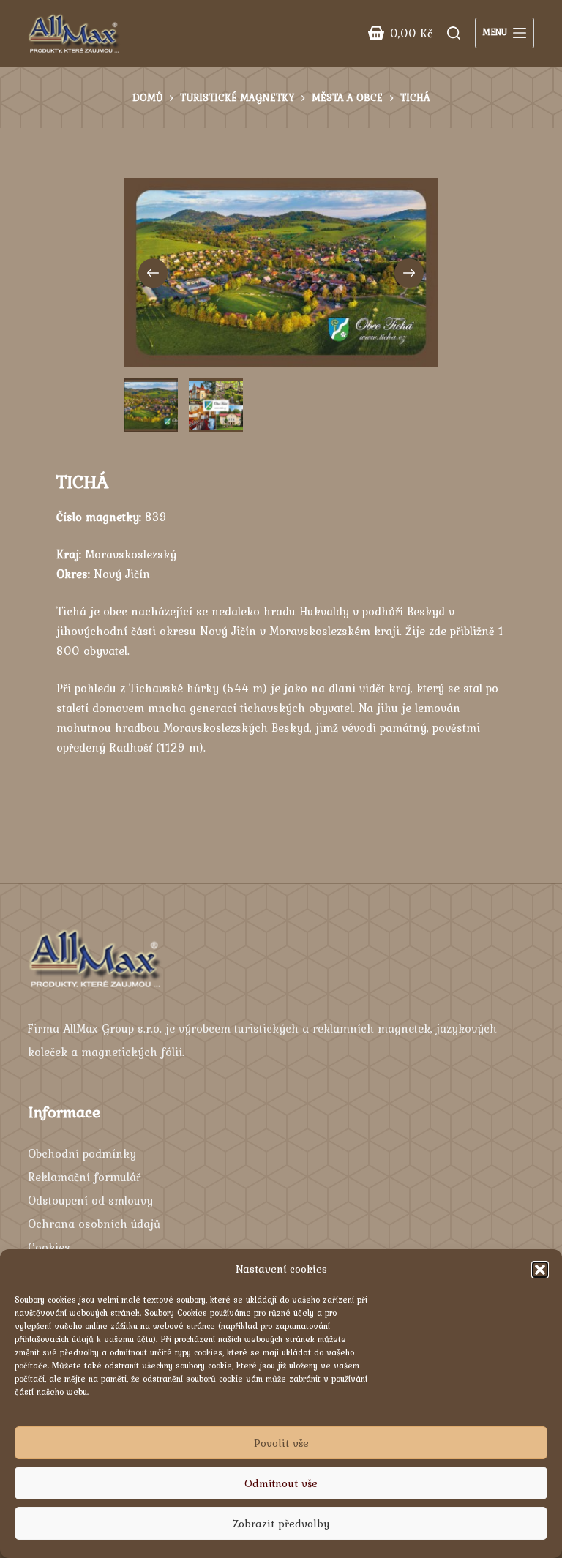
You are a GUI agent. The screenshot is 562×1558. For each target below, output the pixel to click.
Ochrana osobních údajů (94, 1223)
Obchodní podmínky (82, 1153)
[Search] (453, 33)
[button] (540, 1269)
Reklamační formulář (84, 1177)
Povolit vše (281, 1443)
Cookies (49, 1247)
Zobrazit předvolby (281, 1524)
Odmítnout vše (281, 1483)
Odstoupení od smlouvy (90, 1200)
